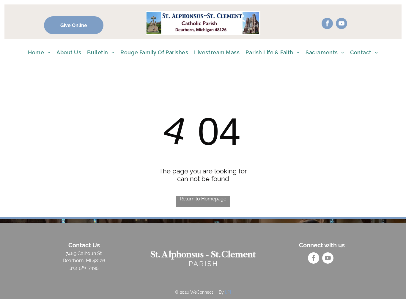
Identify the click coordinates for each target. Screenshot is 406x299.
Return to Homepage (203, 199)
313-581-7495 (84, 267)
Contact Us (84, 245)
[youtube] (341, 24)
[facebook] (327, 24)
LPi (228, 292)
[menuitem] (39, 52)
